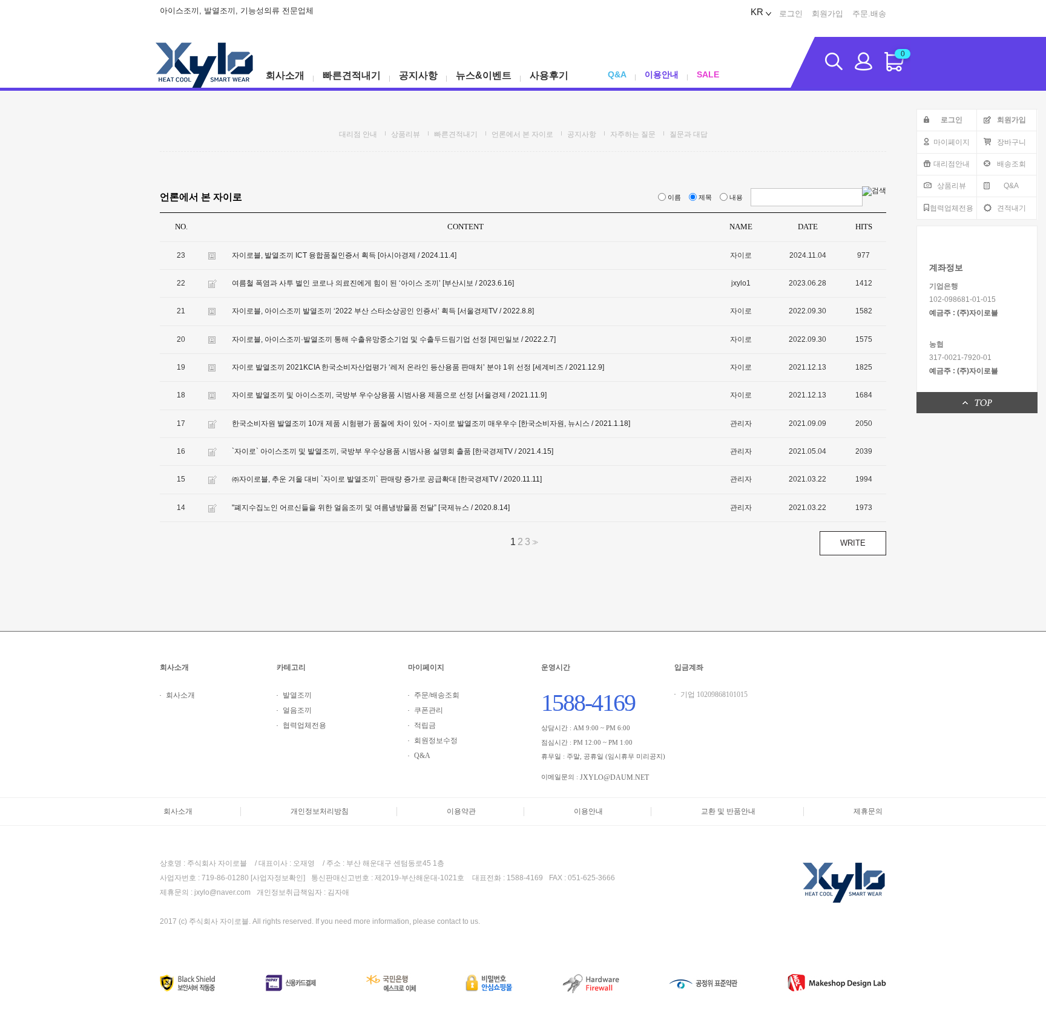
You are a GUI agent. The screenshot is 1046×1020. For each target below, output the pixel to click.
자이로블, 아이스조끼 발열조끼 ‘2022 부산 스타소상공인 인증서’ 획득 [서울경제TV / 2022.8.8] (383, 311)
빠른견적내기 (352, 75)
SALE (708, 74)
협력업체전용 (951, 208)
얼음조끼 (297, 710)
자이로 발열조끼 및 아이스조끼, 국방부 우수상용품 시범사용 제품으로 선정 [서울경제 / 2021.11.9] (389, 395)
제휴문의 (868, 811)
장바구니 (1011, 142)
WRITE (853, 543)
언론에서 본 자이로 (522, 134)
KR (757, 12)
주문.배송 (869, 13)
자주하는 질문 (633, 134)
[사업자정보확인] (278, 878)
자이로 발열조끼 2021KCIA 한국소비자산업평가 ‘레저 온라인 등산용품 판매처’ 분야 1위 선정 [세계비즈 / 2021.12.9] (418, 367)
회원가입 (827, 13)
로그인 (791, 13)
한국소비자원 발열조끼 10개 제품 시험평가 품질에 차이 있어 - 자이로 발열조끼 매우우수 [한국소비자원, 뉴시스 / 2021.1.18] (431, 423)
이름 (674, 197)
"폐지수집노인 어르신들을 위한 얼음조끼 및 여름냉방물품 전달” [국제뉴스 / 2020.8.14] (371, 507)
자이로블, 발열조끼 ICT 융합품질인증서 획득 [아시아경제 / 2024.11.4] (344, 255)
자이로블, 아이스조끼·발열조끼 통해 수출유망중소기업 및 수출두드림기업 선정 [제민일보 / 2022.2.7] (394, 339)
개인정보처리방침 (320, 811)
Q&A (1011, 185)
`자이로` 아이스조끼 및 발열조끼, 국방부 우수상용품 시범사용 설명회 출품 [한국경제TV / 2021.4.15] (392, 451)
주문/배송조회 (436, 695)
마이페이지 (951, 142)
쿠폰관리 (428, 710)
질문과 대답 (688, 134)
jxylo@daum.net (614, 777)
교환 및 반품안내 (728, 811)
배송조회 (1011, 164)
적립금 (425, 725)
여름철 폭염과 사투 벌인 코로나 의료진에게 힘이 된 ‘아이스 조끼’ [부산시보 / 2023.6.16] (373, 283)
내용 (736, 197)
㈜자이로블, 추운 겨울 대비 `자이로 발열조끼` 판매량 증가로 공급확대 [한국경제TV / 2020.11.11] (387, 480)
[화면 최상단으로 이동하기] (977, 402)
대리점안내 (951, 164)
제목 (705, 197)
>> (534, 542)
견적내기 (1011, 208)
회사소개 (285, 75)
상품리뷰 (951, 185)
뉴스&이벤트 (483, 75)
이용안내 (662, 74)
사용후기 (549, 75)
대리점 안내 (358, 134)
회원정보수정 (436, 740)
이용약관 (461, 811)
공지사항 (418, 75)
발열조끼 (297, 695)
